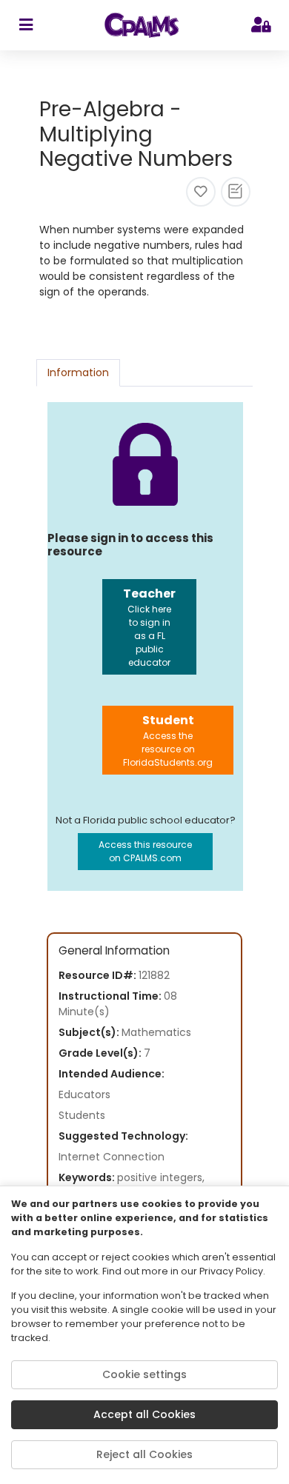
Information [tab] (78, 372)
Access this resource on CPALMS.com (145, 851)
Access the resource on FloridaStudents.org (168, 740)
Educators (84, 1094)
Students (82, 1115)
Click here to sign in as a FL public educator (149, 627)
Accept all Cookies (144, 1414)
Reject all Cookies (144, 1454)
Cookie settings (144, 1374)
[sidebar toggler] (25, 25)
